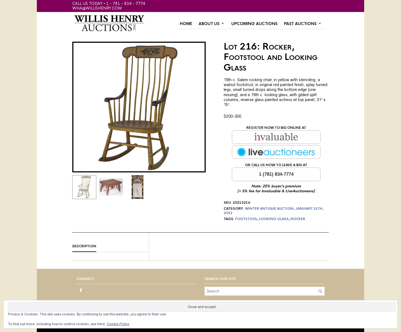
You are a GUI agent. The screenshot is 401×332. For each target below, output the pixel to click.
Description (84, 246)
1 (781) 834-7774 (276, 174)
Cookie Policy (118, 324)
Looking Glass (274, 219)
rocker (298, 219)
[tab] (110, 246)
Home (186, 23)
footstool (246, 219)
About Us (209, 23)
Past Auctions (300, 23)
